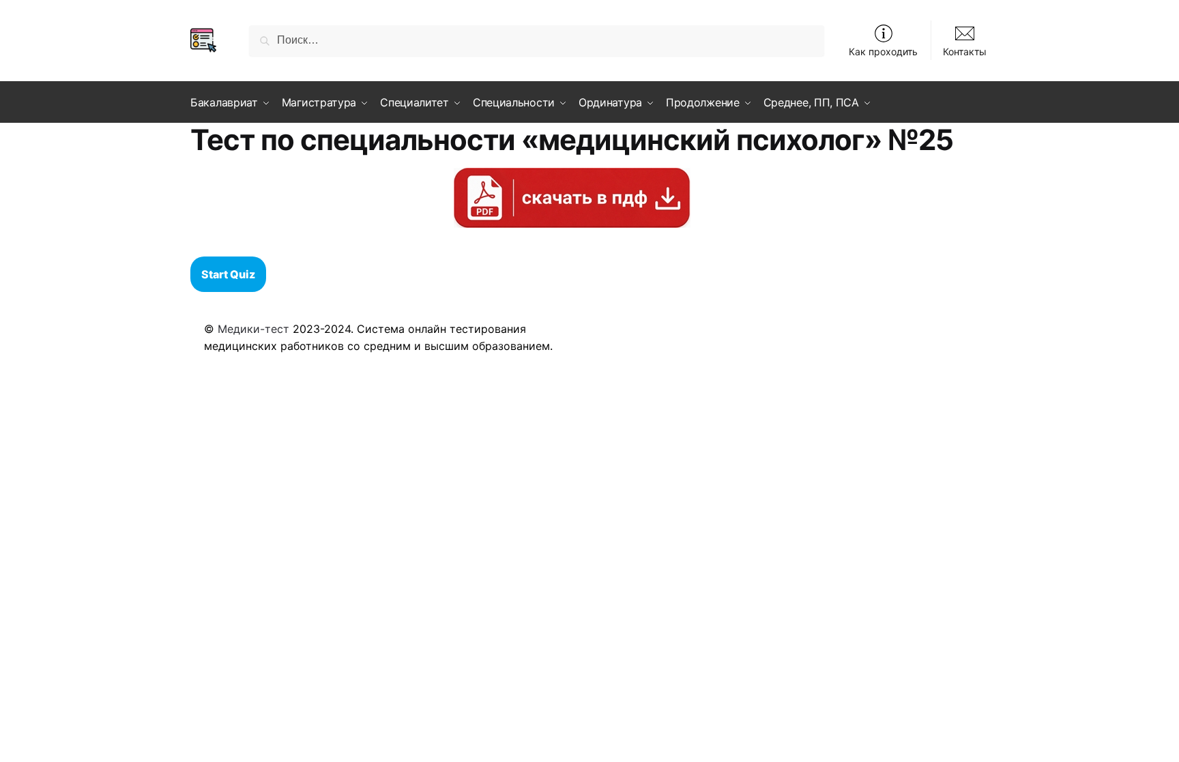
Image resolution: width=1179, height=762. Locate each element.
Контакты (965, 51)
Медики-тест (253, 329)
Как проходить (883, 51)
